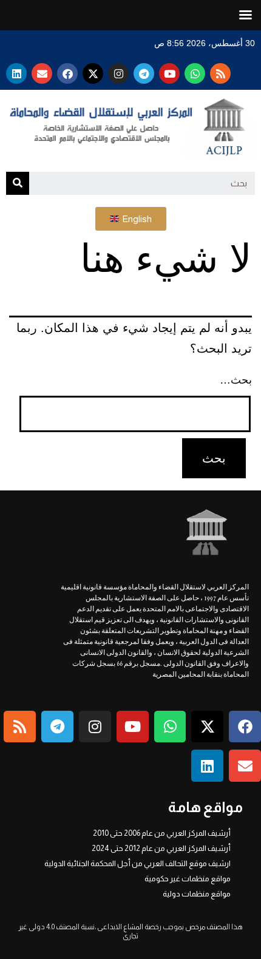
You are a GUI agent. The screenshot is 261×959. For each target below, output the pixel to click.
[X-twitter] (93, 73)
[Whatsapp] (195, 73)
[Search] (17, 183)
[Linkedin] (16, 73)
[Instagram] (118, 73)
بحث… (236, 380)
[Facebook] (67, 73)
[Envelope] (42, 73)
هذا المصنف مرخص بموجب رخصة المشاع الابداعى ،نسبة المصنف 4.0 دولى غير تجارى (130, 931)
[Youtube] (169, 73)
